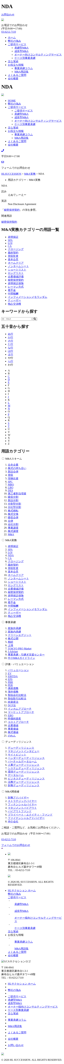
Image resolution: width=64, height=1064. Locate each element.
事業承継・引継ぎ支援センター (26, 654)
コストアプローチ (18, 722)
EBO (10, 715)
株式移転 (13, 510)
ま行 (10, 354)
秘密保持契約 (12, 209)
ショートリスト (17, 269)
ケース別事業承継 (24, 58)
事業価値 (13, 728)
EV (9, 673)
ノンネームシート (18, 266)
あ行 (10, 334)
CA (10, 246)
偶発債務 (13, 688)
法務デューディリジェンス (23, 782)
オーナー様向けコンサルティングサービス (33, 1006)
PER (10, 685)
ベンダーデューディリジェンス (26, 758)
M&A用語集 (21, 71)
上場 (10, 645)
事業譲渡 (13, 527)
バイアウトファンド (20, 811)
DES (10, 490)
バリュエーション (18, 670)
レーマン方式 (16, 286)
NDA (11, 555)
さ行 (10, 340)
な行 (10, 347)
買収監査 (13, 256)
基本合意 (13, 259)
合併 (10, 520)
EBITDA (13, 676)
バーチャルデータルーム (22, 761)
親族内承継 (14, 631)
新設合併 (13, 471)
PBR (10, 682)
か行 (10, 337)
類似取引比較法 (17, 698)
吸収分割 (13, 497)
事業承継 (10, 622)
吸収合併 (13, 517)
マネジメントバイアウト (22, 807)
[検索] (34, 319)
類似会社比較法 (17, 695)
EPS (10, 679)
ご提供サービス (17, 44)
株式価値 (13, 732)
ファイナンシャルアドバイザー (26, 818)
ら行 (10, 361)
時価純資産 (14, 718)
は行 (10, 351)
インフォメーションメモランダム (27, 297)
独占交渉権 (14, 303)
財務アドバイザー (18, 797)
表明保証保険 (16, 283)
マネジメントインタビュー (23, 751)
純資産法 (13, 702)
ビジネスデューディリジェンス (26, 778)
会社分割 (13, 524)
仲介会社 (13, 821)
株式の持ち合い (17, 468)
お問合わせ (7, 14)
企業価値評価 (16, 276)
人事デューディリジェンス (23, 765)
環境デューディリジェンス (23, 771)
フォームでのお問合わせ (15, 845)
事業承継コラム (23, 68)
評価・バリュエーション (19, 664)
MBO (11, 484)
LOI (10, 243)
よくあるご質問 (17, 75)
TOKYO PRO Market (19, 648)
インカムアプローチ (20, 708)
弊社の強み (14, 41)
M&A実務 (11, 540)
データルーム (16, 775)
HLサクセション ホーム (22, 890)
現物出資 (13, 478)
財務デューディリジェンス (23, 785)
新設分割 (13, 500)
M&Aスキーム (13, 458)
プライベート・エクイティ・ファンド (30, 814)
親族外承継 (14, 628)
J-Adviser (13, 651)
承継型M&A (21, 47)
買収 (10, 475)
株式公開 (13, 638)
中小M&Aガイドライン (21, 658)
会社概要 (13, 78)
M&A (11, 534)
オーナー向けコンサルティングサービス (38, 54)
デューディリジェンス (18, 741)
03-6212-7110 (8, 31)
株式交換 (13, 514)
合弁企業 (13, 464)
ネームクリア (16, 262)
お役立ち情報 (16, 64)
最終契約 (13, 252)
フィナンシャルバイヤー (22, 804)
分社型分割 (14, 507)
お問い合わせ (16, 1045)
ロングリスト (16, 273)
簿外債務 (13, 691)
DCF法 (12, 705)
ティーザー (14, 300)
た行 (10, 344)
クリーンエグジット (20, 635)
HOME (12, 100)
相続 (10, 642)
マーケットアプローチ (21, 712)
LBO (10, 487)
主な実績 (13, 61)
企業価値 (13, 725)
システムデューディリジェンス (26, 768)
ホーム (12, 37)
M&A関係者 (12, 791)
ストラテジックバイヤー (22, 801)
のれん (12, 735)
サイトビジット (17, 754)
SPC (10, 481)
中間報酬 (13, 293)
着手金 (12, 290)
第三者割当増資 (17, 493)
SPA (10, 240)
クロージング (16, 249)
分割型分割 (14, 503)
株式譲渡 (13, 531)
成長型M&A (21, 51)
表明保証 (13, 237)
